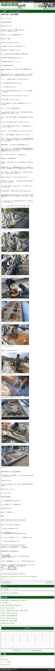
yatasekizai (5, 576)
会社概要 (4, 11)
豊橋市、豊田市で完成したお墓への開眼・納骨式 (15, 610)
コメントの (6, 662)
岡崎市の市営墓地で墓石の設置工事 (11, 605)
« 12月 (12, 646)
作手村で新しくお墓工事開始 (9, 620)
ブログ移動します (6, 603)
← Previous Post (5, 582)
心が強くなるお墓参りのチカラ (17, 11)
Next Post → (50, 582)
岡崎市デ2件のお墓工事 (8, 623)
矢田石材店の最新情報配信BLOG (10, 1)
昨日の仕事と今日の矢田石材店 (28, 576)
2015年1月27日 (14, 576)
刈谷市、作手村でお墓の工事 (9, 618)
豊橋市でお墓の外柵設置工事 (9, 615)
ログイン (4, 657)
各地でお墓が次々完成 (8, 608)
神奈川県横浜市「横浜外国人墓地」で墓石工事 (14, 600)
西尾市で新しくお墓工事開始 (10, 14)
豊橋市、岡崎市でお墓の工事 (9, 613)
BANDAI (52, 669)
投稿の (5, 659)
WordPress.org (6, 664)
